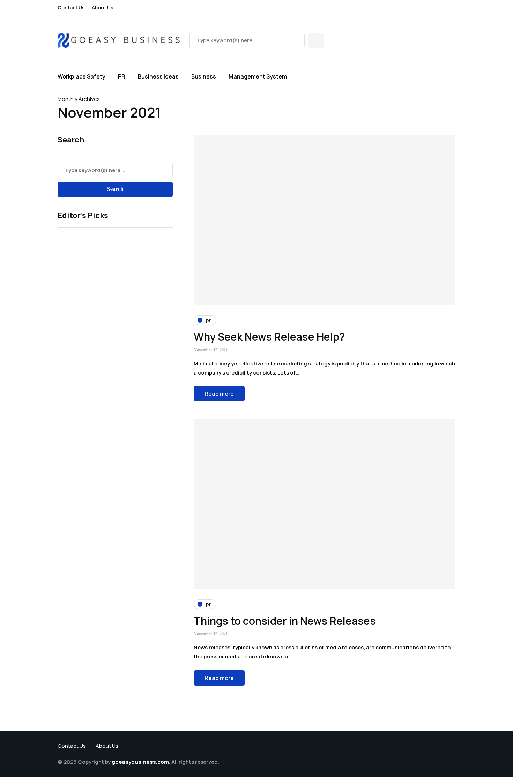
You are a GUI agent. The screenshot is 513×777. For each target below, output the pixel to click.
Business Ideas (158, 76)
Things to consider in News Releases (285, 621)
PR (121, 76)
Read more (219, 394)
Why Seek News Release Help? (269, 337)
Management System (258, 76)
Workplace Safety (81, 76)
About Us (102, 7)
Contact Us (71, 7)
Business (203, 76)
